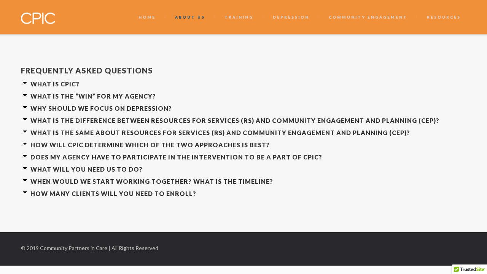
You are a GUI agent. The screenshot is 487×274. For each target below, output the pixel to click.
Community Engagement (368, 17)
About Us (190, 17)
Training (238, 17)
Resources (444, 17)
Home (147, 17)
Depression (291, 17)
